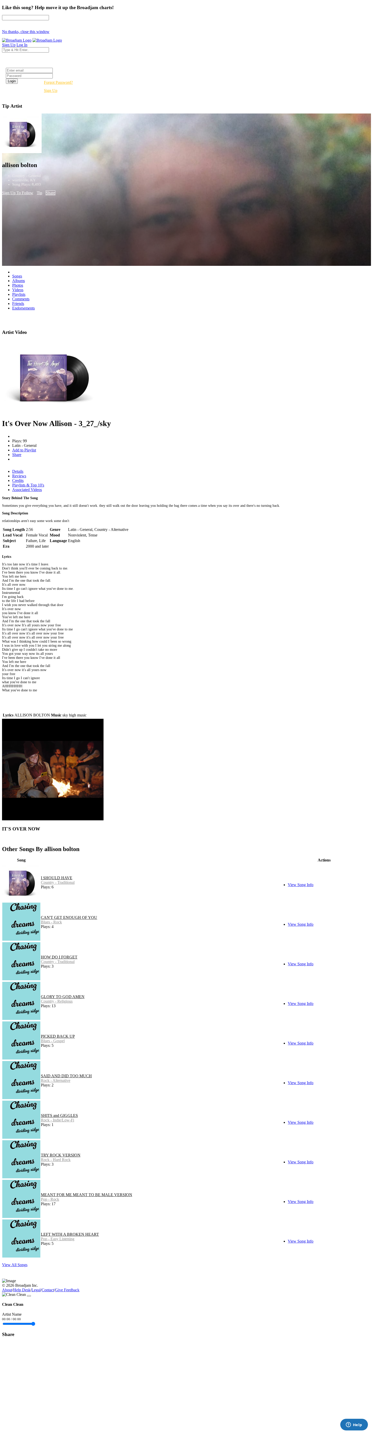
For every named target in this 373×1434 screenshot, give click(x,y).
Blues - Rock (51, 922)
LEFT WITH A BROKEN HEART (70, 1234)
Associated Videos (27, 489)
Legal (36, 1290)
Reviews (19, 476)
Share (50, 193)
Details (17, 471)
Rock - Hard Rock (56, 1160)
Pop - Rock (50, 1199)
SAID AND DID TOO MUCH (66, 1076)
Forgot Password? (58, 82)
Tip (39, 193)
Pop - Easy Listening (57, 1239)
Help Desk (21, 1290)
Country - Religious (57, 1001)
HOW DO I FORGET (59, 957)
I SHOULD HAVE (56, 878)
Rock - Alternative (55, 1080)
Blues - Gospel (53, 1041)
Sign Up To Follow (17, 193)
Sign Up (50, 90)
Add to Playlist (24, 450)
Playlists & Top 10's (28, 485)
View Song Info (300, 885)
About (7, 1290)
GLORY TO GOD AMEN (62, 997)
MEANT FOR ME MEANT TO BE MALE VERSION (86, 1195)
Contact (48, 1290)
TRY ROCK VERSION (60, 1155)
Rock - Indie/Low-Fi (57, 1120)
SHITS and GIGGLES (59, 1115)
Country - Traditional (58, 882)
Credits (18, 480)
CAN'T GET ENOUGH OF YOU (69, 917)
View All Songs (14, 1265)
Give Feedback (67, 1290)
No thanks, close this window (25, 31)
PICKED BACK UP (58, 1036)
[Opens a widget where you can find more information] (354, 1425)
